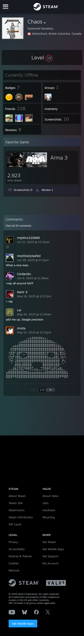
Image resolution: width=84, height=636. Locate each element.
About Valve (50, 496)
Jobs (45, 503)
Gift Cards (15, 524)
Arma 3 (59, 157)
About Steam (17, 496)
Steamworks (17, 510)
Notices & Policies (20, 556)
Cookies (14, 563)
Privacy (13, 542)
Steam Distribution (21, 517)
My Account (50, 563)
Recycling (48, 517)
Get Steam (49, 542)
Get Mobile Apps (23, 623)
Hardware (48, 510)
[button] (42, 57)
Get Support (50, 556)
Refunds (14, 570)
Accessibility (17, 549)
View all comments (18, 225)
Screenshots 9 (23, 190)
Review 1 (47, 190)
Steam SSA (16, 503)
